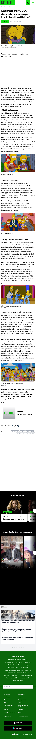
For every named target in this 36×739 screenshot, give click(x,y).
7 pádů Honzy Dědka (10, 670)
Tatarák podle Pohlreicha (14, 673)
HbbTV (5, 702)
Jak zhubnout (12, 659)
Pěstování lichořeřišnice (11, 675)
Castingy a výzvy (22, 699)
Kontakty (20, 702)
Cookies (6, 709)
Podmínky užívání (8, 705)
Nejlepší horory (9, 662)
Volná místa (7, 697)
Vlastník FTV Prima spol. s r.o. (10, 713)
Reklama (6, 699)
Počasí (15, 665)
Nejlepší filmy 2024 (22, 659)
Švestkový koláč (18, 680)
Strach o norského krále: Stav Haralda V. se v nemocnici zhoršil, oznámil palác (17, 638)
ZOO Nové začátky (13, 667)
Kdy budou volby (23, 665)
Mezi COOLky (6, 562)
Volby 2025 (20, 670)
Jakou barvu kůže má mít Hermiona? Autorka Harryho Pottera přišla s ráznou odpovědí (12, 518)
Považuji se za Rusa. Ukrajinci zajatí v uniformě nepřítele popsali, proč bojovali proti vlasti (18, 621)
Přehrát (6, 559)
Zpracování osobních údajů (23, 706)
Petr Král (12, 23)
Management (21, 694)
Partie (10, 665)
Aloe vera (26, 673)
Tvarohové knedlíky (12, 678)
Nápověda (20, 709)
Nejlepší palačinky (24, 678)
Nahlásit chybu (7, 716)
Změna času (27, 662)
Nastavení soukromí (23, 716)
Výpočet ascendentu (26, 675)
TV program (18, 662)
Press (19, 697)
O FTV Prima (7, 694)
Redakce (20, 712)
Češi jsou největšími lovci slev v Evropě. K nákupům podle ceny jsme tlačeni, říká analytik (16, 630)
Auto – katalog (24, 667)
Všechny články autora (24, 414)
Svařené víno (28, 670)
